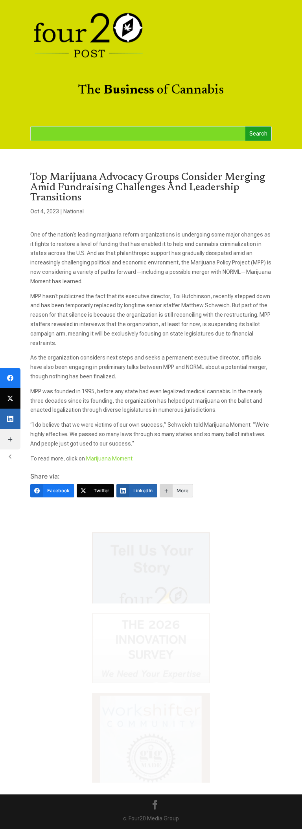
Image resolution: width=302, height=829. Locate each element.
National (73, 211)
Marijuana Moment (109, 458)
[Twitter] (10, 398)
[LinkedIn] (10, 419)
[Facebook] (10, 378)
